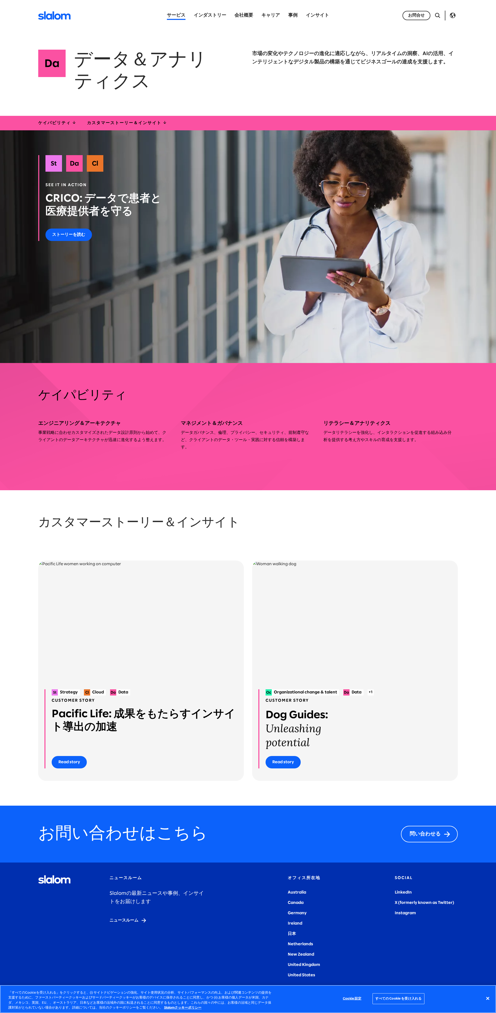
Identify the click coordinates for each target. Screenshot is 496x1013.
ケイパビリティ (55, 123)
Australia (297, 892)
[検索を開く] (437, 15)
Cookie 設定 (352, 998)
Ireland (295, 923)
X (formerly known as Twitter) (424, 903)
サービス (176, 15)
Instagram (405, 913)
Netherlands (300, 944)
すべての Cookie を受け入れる (398, 998)
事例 (293, 15)
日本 (292, 934)
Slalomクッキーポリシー (183, 1007)
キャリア (270, 15)
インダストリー (210, 15)
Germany (297, 913)
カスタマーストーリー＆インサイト (125, 123)
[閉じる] (487, 998)
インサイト (317, 15)
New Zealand (301, 954)
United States (301, 975)
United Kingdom (304, 965)
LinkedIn (403, 892)
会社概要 (244, 15)
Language (452, 15)
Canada (296, 903)
